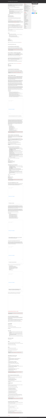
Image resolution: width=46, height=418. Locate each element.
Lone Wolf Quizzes (17, 398)
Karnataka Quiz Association (13, 1)
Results (8, 313)
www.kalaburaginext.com (19, 63)
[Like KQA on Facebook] (32, 13)
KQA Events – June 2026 (26, 5)
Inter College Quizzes (14, 72)
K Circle (32, 8)
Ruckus (25, 27)
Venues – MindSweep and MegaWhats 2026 (26, 10)
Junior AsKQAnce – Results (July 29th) (12, 355)
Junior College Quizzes (18, 72)
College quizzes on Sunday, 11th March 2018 (13, 401)
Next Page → (9, 415)
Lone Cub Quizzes (25, 23)
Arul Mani (17, 311)
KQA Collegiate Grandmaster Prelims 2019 (12, 311)
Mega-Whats (25, 16)
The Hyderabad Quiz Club (34, 11)
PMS (24, 22)
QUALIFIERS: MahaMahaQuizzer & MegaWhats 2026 (27, 6)
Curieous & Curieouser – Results (12, 75)
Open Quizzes (25, 15)
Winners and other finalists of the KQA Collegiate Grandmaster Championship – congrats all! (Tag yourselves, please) (15, 289)
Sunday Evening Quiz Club (34, 10)
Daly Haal (32, 7)
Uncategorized (25, 13)
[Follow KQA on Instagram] (35, 13)
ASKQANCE (25, 26)
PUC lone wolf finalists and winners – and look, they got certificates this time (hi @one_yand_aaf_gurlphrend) (15, 237)
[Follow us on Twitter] (33, 13)
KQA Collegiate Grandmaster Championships (13, 316)
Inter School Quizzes (18, 179)
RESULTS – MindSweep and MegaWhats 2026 (26, 7)
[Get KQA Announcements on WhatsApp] (36, 13)
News (20, 72)
